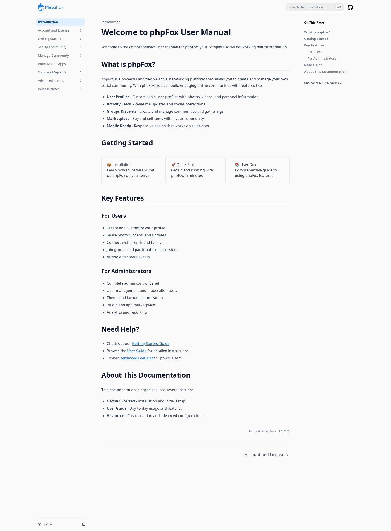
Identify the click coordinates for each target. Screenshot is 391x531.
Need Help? (313, 65)
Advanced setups (51, 80)
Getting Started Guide (150, 343)
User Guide (136, 350)
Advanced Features (137, 358)
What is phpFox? (317, 32)
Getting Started (49, 39)
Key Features (314, 45)
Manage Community (53, 55)
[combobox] (315, 7)
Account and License (53, 30)
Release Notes (49, 89)
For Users (315, 52)
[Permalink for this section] (159, 64)
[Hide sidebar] (84, 524)
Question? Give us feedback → (323, 83)
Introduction (48, 22)
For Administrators (322, 58)
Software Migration (52, 72)
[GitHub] (350, 7)
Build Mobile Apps (52, 64)
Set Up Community (52, 47)
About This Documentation (325, 71)
